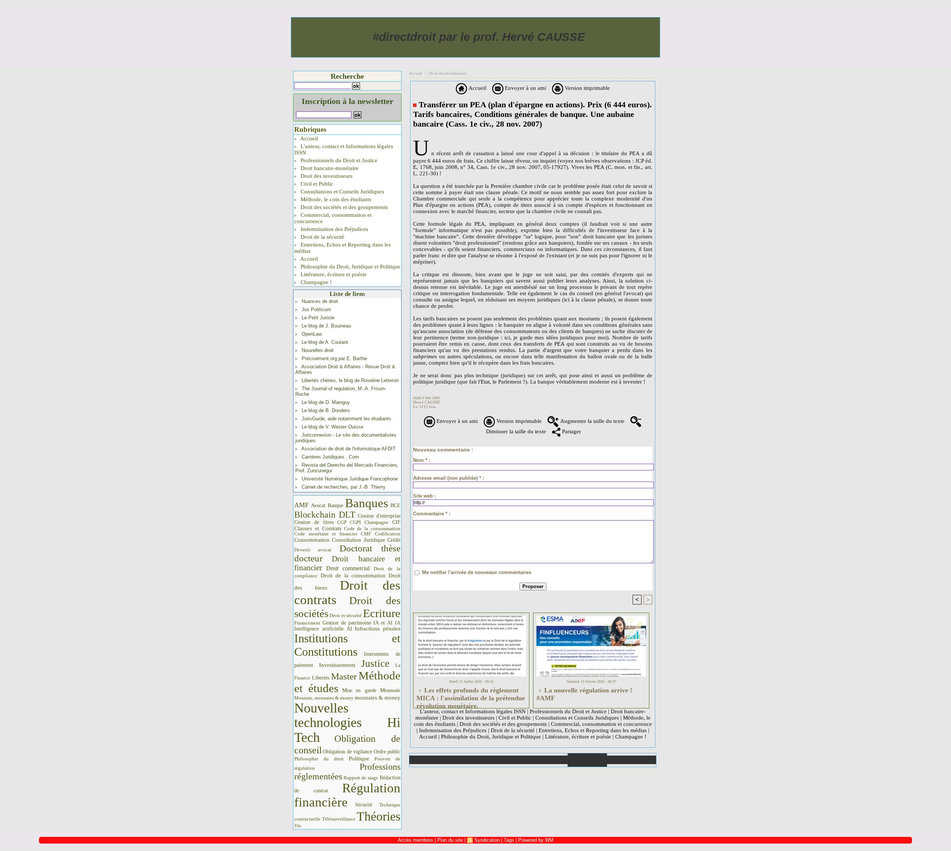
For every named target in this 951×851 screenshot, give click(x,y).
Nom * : (421, 460)
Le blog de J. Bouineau (326, 326)
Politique (359, 759)
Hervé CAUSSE (426, 402)
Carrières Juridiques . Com (330, 457)
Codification (387, 534)
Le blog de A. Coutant (325, 342)
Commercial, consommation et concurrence (332, 218)
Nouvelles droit (318, 350)
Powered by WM (536, 840)
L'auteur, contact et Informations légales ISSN (343, 149)
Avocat (318, 505)
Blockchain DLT (325, 514)
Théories (378, 816)
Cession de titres (314, 522)
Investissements (337, 665)
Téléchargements (508, 760)
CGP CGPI (349, 522)
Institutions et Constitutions (347, 645)
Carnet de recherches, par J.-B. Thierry (344, 487)
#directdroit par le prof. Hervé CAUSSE (479, 36)
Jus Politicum (316, 309)
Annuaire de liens (587, 760)
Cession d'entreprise (379, 516)
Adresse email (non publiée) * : (448, 478)
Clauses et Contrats (317, 528)
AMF (301, 505)
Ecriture (381, 613)
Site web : (424, 496)
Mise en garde (359, 690)
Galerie (469, 760)
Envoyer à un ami (524, 88)
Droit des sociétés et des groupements (343, 207)
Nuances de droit (320, 301)
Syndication (487, 840)
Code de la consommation (372, 528)
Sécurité (363, 805)
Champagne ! (315, 282)
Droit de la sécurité (321, 237)
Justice (375, 663)
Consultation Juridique (358, 540)
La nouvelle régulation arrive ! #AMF (584, 694)
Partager (571, 431)
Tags (509, 840)
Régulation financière (347, 795)
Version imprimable (586, 88)
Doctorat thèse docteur (347, 553)
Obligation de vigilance (347, 751)
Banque (335, 505)
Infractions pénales (377, 629)
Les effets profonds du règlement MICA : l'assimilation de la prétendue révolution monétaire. (470, 696)
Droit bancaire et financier (347, 563)
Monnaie (390, 690)
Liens (548, 760)
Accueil (308, 138)
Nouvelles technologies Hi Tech (347, 723)
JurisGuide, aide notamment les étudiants (346, 418)
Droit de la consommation (353, 575)
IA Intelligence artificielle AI (347, 626)
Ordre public (387, 751)
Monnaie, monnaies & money (324, 698)
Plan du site (631, 760)
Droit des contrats (347, 592)
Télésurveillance (339, 819)
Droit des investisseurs (326, 176)
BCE (395, 505)
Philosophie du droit (319, 759)
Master (344, 676)
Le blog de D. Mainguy (326, 402)
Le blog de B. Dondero (326, 410)
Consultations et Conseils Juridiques (341, 192)
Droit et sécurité (346, 615)
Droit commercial (348, 568)
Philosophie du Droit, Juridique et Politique (349, 267)
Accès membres (415, 840)
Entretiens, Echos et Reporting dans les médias (342, 248)
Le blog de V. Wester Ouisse (332, 427)
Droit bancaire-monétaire (328, 168)
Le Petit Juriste (318, 317)
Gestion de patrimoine (346, 623)
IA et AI (383, 623)
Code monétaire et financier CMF (332, 534)
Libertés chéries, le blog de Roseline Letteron (350, 380)
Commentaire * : (431, 513)
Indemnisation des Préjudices (333, 229)
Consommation (312, 540)
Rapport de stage (361, 777)
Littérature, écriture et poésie (333, 274)
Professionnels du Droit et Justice (338, 160)
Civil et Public (316, 184)
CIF (396, 522)
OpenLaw (312, 334)
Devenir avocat (312, 549)
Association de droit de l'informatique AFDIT (348, 448)
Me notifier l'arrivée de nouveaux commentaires (476, 572)
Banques (366, 503)
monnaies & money (377, 698)
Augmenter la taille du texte (591, 421)
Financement (307, 623)
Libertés (320, 678)
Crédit (393, 540)
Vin (297, 825)
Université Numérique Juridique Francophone (350, 479)
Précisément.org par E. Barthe (334, 358)
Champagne (376, 522)
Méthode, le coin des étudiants (335, 199)
